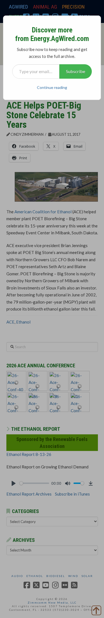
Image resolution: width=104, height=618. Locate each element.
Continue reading (52, 87)
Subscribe (75, 71)
